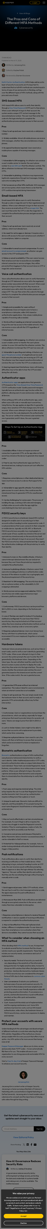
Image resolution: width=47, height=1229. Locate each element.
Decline (23, 1223)
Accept (23, 1216)
